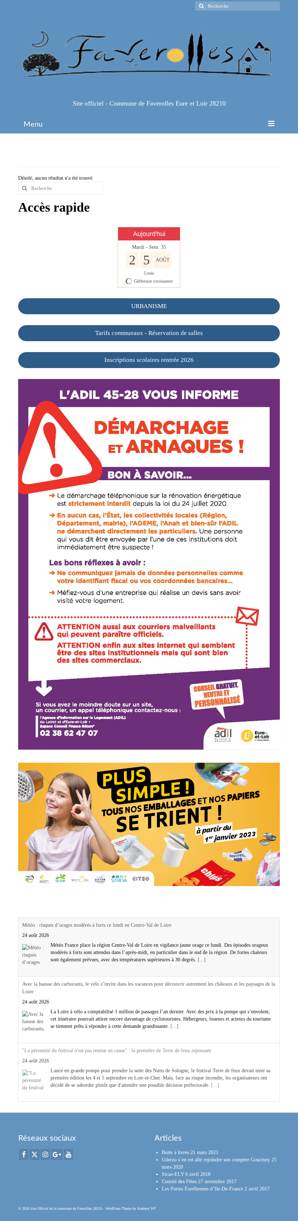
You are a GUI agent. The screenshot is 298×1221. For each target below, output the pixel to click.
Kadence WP (146, 1208)
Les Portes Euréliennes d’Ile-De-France (202, 1189)
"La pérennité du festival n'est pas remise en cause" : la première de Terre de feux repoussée (116, 1050)
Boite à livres (175, 1152)
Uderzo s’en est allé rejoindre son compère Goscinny (216, 1159)
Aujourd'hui (149, 234)
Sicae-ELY (173, 1174)
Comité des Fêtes (179, 1181)
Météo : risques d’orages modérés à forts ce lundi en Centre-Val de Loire (97, 925)
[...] (202, 959)
